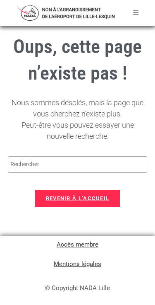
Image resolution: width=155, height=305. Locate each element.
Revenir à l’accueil (78, 198)
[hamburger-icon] (135, 13)
